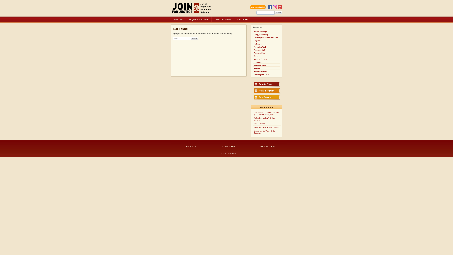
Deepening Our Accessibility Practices (264, 132)
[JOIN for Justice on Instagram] (275, 8)
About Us (178, 19)
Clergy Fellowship (261, 34)
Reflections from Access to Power (266, 127)
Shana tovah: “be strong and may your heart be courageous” (266, 113)
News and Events (222, 19)
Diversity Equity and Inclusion (266, 37)
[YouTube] (280, 8)
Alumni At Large (260, 31)
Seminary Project (260, 65)
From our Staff (259, 50)
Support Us (242, 19)
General (257, 56)
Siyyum (257, 68)
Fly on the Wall (260, 47)
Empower (257, 41)
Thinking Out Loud (261, 74)
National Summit (260, 59)
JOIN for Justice (191, 8)
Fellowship (258, 44)
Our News (258, 62)
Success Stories (260, 71)
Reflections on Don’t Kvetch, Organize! (264, 119)
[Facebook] (270, 8)
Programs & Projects (198, 19)
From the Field (259, 53)
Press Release (259, 124)
